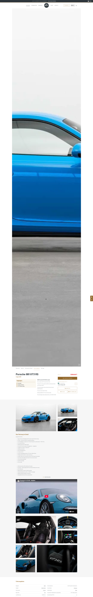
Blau (76, 590)
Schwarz (75, 588)
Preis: (59, 374)
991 (45, 592)
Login (90, 1)
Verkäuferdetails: (63, 381)
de (72, 5)
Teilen (63, 391)
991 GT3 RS (44, 588)
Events (56, 5)
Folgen (66, 5)
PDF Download (72, 391)
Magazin (40, 5)
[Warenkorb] (76, 5)
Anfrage (42, 368)
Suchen (28, 5)
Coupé (44, 590)
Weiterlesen (47, 476)
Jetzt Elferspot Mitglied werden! (44, 1)
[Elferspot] (46, 5)
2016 (45, 585)
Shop (52, 5)
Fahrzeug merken (68, 378)
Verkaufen (34, 5)
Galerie (22, 368)
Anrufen (68, 388)
